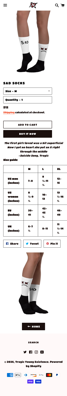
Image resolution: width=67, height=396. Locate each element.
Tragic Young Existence (31, 361)
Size (8, 91)
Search (33, 342)
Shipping (9, 112)
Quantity (11, 99)
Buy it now (27, 133)
